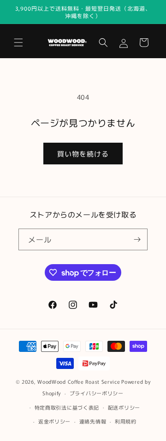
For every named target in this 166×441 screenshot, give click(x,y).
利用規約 (125, 421)
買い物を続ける (83, 153)
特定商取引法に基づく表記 (67, 407)
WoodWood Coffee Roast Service (78, 381)
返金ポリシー (54, 421)
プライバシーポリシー (97, 393)
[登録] (137, 239)
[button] (18, 42)
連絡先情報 (93, 421)
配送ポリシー (124, 407)
